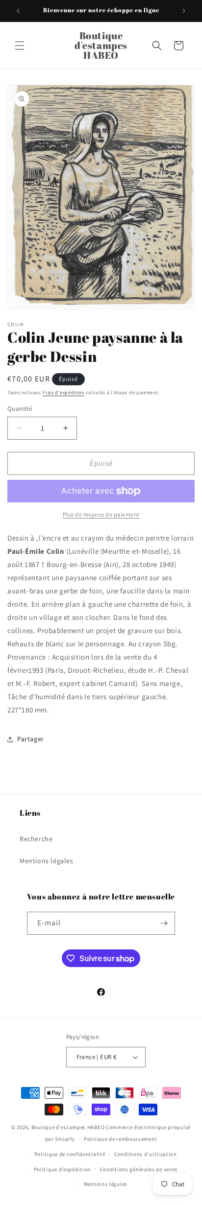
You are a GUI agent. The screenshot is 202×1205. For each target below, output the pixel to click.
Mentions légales (47, 860)
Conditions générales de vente (138, 1169)
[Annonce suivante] (184, 11)
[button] (19, 45)
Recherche (36, 838)
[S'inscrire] (164, 923)
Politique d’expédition (62, 1169)
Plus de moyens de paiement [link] (101, 514)
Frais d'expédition (63, 392)
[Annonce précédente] (18, 11)
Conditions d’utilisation (145, 1154)
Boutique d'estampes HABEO (68, 1127)
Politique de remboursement (120, 1138)
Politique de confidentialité (69, 1154)
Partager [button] (30, 738)
